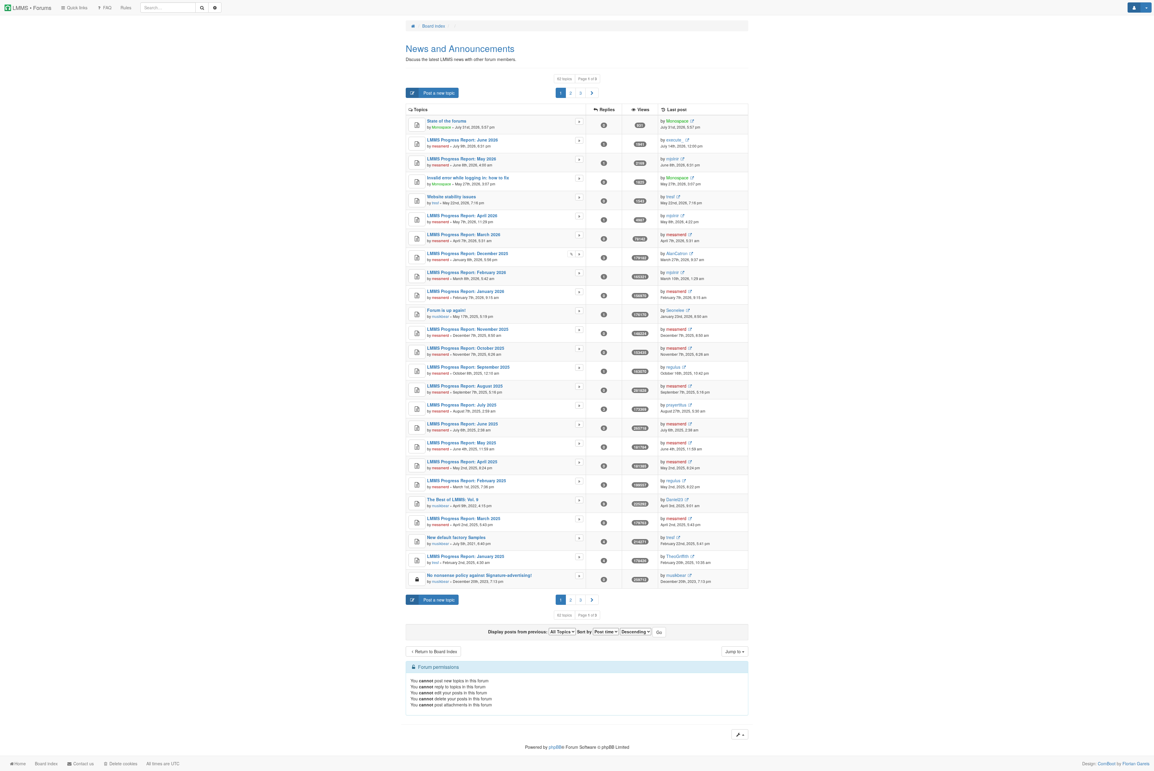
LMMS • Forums (31, 7)
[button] (592, 93)
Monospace (441, 127)
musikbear (440, 316)
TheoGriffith (677, 556)
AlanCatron (677, 253)
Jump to (733, 651)
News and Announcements (460, 48)
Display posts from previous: (518, 632)
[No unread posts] (417, 125)
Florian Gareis (1135, 763)
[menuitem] (126, 7)
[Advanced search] (214, 7)
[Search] (202, 7)
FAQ (106, 8)
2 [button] (570, 93)
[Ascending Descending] (635, 631)
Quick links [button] (76, 8)
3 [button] (580, 93)
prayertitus (676, 405)
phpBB (555, 747)
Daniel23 (674, 499)
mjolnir (672, 159)
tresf (435, 202)
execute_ (675, 140)
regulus (673, 367)
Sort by (585, 632)
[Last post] (579, 121)
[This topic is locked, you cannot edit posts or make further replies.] (417, 579)
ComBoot (1107, 763)
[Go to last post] (692, 120)
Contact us (83, 763)
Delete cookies (122, 763)
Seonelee (675, 310)
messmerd (440, 145)
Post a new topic (438, 93)
